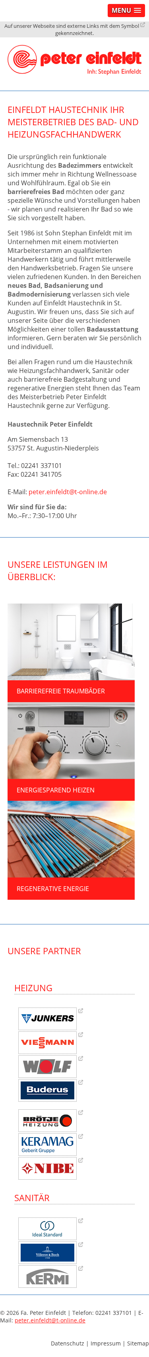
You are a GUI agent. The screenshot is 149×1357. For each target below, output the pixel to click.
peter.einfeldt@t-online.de (68, 491)
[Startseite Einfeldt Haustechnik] (75, 42)
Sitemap (138, 1343)
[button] (126, 10)
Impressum (106, 1343)
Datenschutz (67, 1343)
